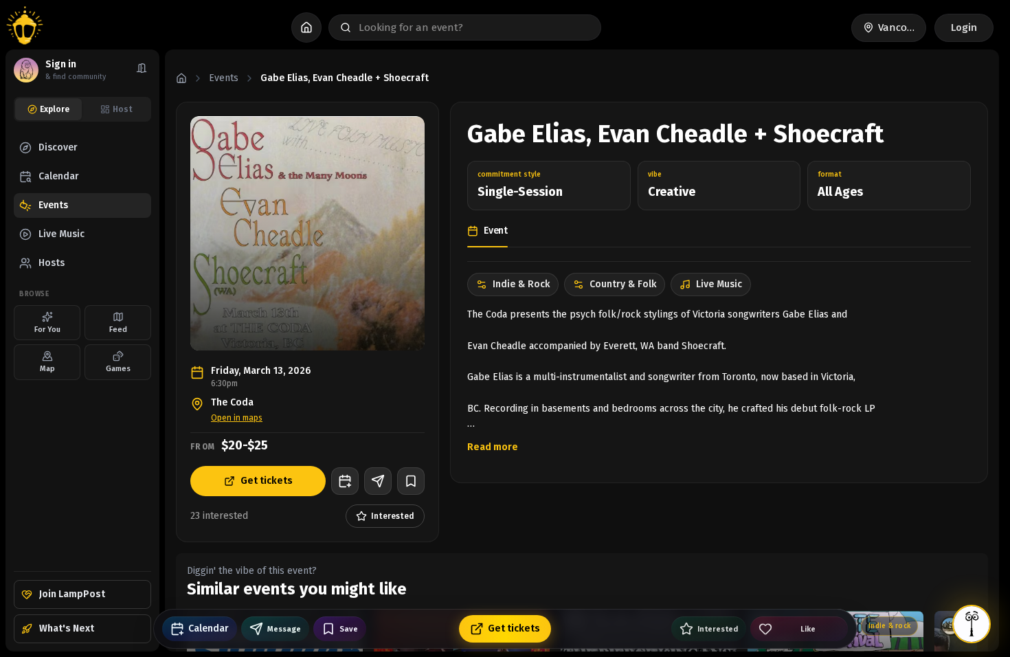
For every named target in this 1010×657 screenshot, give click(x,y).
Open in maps (236, 418)
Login (964, 27)
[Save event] (411, 481)
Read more (492, 447)
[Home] (181, 78)
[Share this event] (378, 481)
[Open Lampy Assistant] (971, 624)
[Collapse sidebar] (141, 70)
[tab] (48, 109)
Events (223, 78)
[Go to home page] (24, 27)
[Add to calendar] (345, 481)
